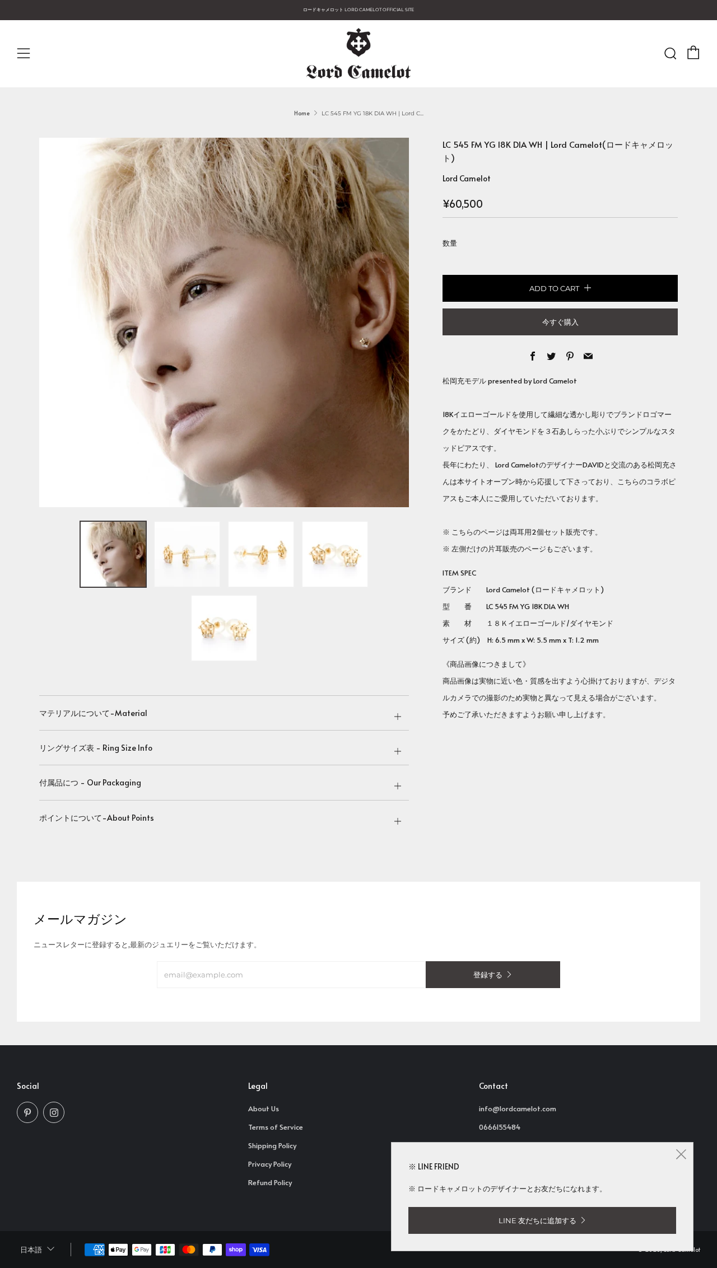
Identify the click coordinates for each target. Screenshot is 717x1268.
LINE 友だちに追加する (537, 1220)
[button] (113, 554)
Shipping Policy (272, 1145)
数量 (450, 243)
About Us (263, 1108)
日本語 (31, 1250)
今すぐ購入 (560, 321)
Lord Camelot (467, 178)
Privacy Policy (269, 1164)
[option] (224, 322)
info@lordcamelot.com (517, 1108)
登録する (487, 974)
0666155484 (499, 1127)
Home (302, 113)
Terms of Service (275, 1127)
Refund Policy (270, 1182)
